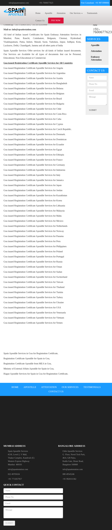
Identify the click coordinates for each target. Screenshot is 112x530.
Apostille (48, 13)
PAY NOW (55, 20)
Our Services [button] (75, 13)
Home (37, 13)
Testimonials (92, 13)
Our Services (70, 387)
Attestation (61, 13)
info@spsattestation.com (19, 3)
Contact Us (39, 21)
